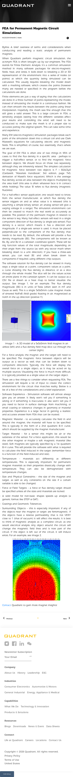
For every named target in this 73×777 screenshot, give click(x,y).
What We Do (11, 706)
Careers (29, 740)
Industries (10, 681)
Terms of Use (11, 759)
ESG (44, 672)
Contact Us (55, 740)
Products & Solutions (16, 712)
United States (12, 763)
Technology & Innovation (35, 706)
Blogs (7, 726)
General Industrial (14, 692)
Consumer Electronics (17, 686)
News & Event (36, 726)
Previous (9, 619)
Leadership (34, 672)
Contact (6, 605)
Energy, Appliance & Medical (43, 692)
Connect (9, 734)
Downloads (19, 726)
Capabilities (11, 700)
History (21, 672)
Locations (41, 740)
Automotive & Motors (44, 686)
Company (9, 667)
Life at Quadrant (13, 740)
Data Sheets (53, 726)
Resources (10, 720)
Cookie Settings (7, 774)
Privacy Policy (12, 755)
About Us (9, 672)
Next (65, 619)
